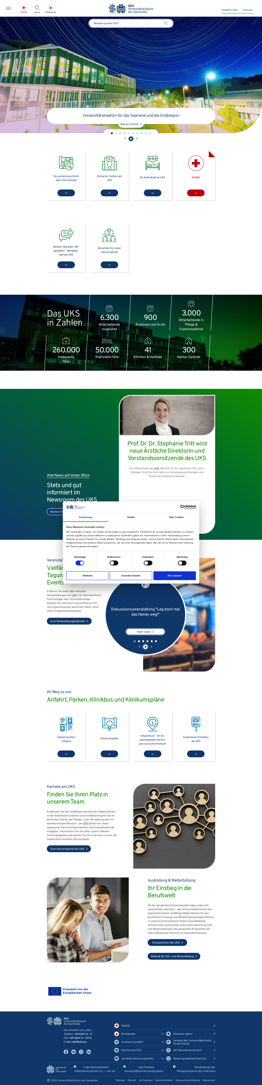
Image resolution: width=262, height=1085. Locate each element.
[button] (112, 133)
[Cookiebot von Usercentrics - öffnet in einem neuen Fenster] (182, 507)
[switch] (114, 563)
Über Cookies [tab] (176, 517)
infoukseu (79, 1042)
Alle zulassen (175, 575)
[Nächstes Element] (136, 138)
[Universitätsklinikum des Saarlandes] (131, 9)
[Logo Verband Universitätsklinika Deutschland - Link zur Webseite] (144, 1069)
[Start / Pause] (131, 139)
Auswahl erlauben (131, 575)
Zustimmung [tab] (85, 517)
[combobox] (131, 23)
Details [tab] (131, 517)
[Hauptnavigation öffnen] (8, 8)
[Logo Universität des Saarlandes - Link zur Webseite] (56, 1069)
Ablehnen (87, 575)
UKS (74, 595)
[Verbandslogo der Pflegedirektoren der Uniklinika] (194, 1069)
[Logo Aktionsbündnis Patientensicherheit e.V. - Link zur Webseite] (95, 1069)
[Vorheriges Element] (125, 138)
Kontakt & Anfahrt (229, 10)
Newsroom (248, 10)
